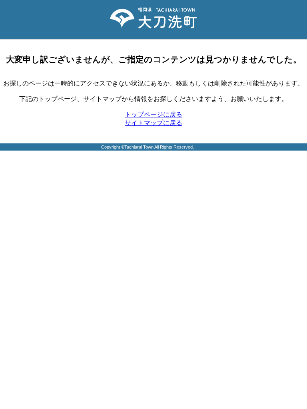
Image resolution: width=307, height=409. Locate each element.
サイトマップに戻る (153, 122)
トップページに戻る (153, 114)
